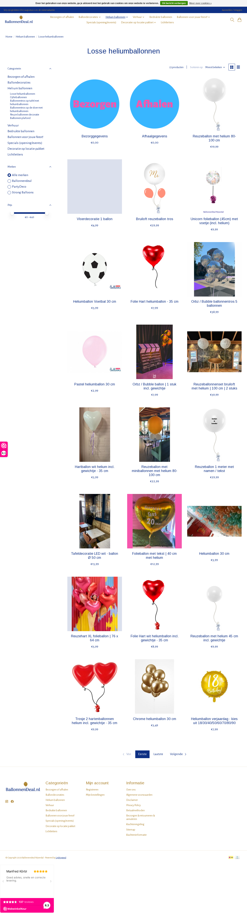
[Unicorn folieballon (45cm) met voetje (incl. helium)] (214, 186)
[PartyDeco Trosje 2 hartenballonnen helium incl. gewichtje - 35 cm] (94, 686)
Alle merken (20, 175)
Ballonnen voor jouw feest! (25, 137)
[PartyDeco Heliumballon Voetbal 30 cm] (94, 269)
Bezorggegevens (95, 136)
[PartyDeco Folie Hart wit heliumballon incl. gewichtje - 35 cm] (154, 604)
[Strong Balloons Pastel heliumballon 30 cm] (94, 352)
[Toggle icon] (232, 19)
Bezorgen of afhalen (62, 17)
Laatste (158, 754)
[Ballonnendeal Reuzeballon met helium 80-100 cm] (214, 104)
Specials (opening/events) (101, 22)
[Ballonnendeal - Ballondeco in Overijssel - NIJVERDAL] (19, 19)
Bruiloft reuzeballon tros (154, 219)
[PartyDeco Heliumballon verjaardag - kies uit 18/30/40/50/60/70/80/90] (214, 686)
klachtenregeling (135, 824)
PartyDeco (19, 186)
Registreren (92, 789)
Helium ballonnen (25, 36)
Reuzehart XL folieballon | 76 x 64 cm (94, 638)
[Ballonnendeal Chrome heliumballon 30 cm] (154, 686)
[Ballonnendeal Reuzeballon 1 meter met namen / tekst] (214, 434)
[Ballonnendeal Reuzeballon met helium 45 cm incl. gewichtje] (214, 604)
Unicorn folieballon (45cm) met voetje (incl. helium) (214, 221)
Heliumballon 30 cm (214, 554)
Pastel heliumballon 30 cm (94, 384)
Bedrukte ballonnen (160, 17)
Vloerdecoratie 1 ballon (95, 219)
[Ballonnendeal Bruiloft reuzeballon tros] (154, 186)
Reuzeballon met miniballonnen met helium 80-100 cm (154, 471)
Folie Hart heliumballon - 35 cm (154, 301)
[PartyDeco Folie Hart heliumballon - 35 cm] (154, 269)
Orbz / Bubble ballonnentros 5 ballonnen (214, 303)
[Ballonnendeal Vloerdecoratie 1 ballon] (94, 186)
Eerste (142, 754)
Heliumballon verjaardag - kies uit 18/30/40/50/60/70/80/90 (214, 721)
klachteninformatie (136, 834)
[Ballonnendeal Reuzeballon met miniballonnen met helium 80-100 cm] (154, 434)
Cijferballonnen (18, 97)
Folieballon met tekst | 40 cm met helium (154, 556)
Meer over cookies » (200, 3)
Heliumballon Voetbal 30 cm (94, 301)
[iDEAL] (230, 858)
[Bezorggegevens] (94, 104)
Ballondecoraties (19, 82)
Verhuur (13, 125)
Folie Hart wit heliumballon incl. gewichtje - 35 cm (154, 638)
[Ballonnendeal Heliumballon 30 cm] (214, 521)
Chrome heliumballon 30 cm (154, 719)
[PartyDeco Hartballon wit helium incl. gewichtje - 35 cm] (94, 434)
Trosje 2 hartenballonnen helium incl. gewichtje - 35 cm (94, 721)
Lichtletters (167, 22)
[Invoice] (237, 858)
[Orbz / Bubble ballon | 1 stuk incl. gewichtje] (154, 352)
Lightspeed (61, 857)
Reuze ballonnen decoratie (24, 114)
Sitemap (130, 829)
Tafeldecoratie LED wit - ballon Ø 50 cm (94, 556)
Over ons (131, 789)
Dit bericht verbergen (174, 3)
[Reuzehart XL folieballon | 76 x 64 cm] (94, 604)
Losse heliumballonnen (22, 93)
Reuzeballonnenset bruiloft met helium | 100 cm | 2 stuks (214, 386)
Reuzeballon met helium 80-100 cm (214, 138)
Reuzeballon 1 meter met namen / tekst (214, 469)
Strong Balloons (23, 192)
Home (8, 36)
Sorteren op (196, 67)
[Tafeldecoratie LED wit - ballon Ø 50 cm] (94, 521)
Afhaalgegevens (154, 136)
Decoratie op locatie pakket (26, 148)
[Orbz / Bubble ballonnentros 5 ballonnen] (214, 269)
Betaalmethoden (135, 810)
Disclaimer (132, 800)
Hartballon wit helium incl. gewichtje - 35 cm (94, 469)
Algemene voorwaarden (139, 794)
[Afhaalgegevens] (154, 104)
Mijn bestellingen (95, 794)
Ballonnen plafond (20, 118)
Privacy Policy (133, 805)
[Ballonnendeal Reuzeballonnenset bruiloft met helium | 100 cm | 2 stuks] (214, 352)
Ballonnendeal (22, 181)
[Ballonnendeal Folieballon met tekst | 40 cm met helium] (154, 521)
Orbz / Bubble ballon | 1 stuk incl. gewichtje (154, 386)
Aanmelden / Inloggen (232, 10)
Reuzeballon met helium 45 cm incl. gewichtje (214, 638)
